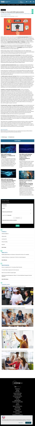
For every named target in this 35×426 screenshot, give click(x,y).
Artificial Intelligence (5, 233)
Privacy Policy (9, 215)
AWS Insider (17, 391)
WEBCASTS (5, 252)
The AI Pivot (17, 413)
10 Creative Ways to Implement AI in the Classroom (10, 269)
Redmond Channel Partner (17, 406)
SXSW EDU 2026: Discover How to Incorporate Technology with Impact (14, 286)
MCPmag (17, 398)
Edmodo (15, 41)
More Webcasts (4, 260)
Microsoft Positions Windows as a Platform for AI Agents (8, 156)
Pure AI (17, 403)
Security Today (17, 407)
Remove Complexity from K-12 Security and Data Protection (12, 267)
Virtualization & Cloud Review (17, 414)
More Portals (4, 247)
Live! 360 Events (17, 397)
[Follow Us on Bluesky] (26, 1)
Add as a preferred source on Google (22, 2)
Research (17, 4)
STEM (21, 4)
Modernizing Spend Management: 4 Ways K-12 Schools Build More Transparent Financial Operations (17, 276)
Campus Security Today (17, 393)
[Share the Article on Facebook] (32, 9)
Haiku (19, 41)
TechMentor (17, 410)
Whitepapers (5, 265)
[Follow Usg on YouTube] (30, 1)
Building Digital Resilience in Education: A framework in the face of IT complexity (15, 254)
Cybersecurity (4, 236)
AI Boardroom (17, 388)
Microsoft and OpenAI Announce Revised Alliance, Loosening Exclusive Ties (8, 180)
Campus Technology (17, 394)
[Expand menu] (33, 1)
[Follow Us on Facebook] (27, 1)
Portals (4, 231)
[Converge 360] (17, 383)
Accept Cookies (28, 422)
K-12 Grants (13, 4)
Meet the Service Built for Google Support (9, 272)
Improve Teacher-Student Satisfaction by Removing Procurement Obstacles (14, 351)
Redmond (17, 404)
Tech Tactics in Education (17, 411)
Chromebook (19, 47)
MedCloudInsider (17, 400)
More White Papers (5, 279)
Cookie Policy (28, 420)
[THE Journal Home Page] (5, 1)
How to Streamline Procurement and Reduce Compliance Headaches (13, 307)
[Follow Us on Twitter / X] (29, 1)
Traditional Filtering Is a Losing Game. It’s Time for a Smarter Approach (14, 257)
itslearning (3, 46)
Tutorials (8, 4)
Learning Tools (4, 239)
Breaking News (3, 9)
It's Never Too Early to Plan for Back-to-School (9, 329)
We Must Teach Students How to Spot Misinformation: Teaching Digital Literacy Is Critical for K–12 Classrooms (26, 183)
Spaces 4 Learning (17, 409)
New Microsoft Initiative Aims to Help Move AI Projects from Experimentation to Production (25, 157)
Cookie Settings (21, 422)
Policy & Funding (4, 241)
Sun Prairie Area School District (23, 36)
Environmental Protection (17, 396)
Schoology (23, 41)
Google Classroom (10, 41)
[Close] (31, 416)
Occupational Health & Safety (17, 401)
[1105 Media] (17, 386)
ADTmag (17, 390)
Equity (26, 4)
